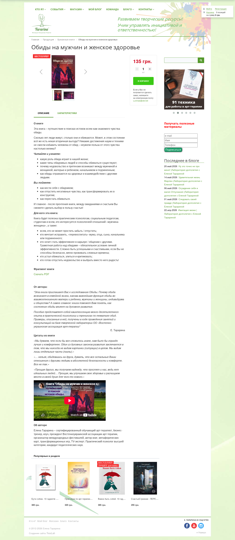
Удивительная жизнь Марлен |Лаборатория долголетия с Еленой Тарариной (183, 181)
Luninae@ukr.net (140, 100)
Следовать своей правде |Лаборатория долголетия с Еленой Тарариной (182, 202)
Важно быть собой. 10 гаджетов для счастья (119, 498)
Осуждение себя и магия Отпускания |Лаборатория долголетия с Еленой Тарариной (181, 191)
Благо (63, 521)
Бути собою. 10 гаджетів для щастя (48, 498)
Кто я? (32, 521)
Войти (209, 8)
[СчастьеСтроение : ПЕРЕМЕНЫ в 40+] (145, 478)
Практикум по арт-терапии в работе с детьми (86, 498)
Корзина (210, 12)
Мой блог (42, 521)
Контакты (73, 521)
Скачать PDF (41, 274)
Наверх (202, 532)
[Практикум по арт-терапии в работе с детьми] (79, 478)
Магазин (54, 521)
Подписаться (173, 149)
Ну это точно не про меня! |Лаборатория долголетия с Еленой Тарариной (182, 170)
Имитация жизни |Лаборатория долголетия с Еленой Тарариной (182, 213)
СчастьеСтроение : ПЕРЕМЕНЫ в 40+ (149, 498)
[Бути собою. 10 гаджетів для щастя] (45, 478)
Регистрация (221, 8)
